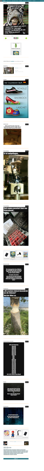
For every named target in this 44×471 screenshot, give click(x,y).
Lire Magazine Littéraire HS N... (25, 437)
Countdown (4, 79)
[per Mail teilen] (16, 38)
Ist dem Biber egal (5, 288)
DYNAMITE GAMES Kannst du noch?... (16, 53)
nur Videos (7, 447)
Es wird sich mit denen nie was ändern (8, 341)
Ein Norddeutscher (5, 406)
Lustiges (12, 61)
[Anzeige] (16, 51)
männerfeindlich (15, 454)
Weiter (26, 2)
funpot (4, 0)
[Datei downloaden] (16, 100)
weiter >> (16, 458)
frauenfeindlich (11, 454)
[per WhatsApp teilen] (17, 38)
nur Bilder (5, 447)
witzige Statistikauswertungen (6, 454)
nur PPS (10, 447)
